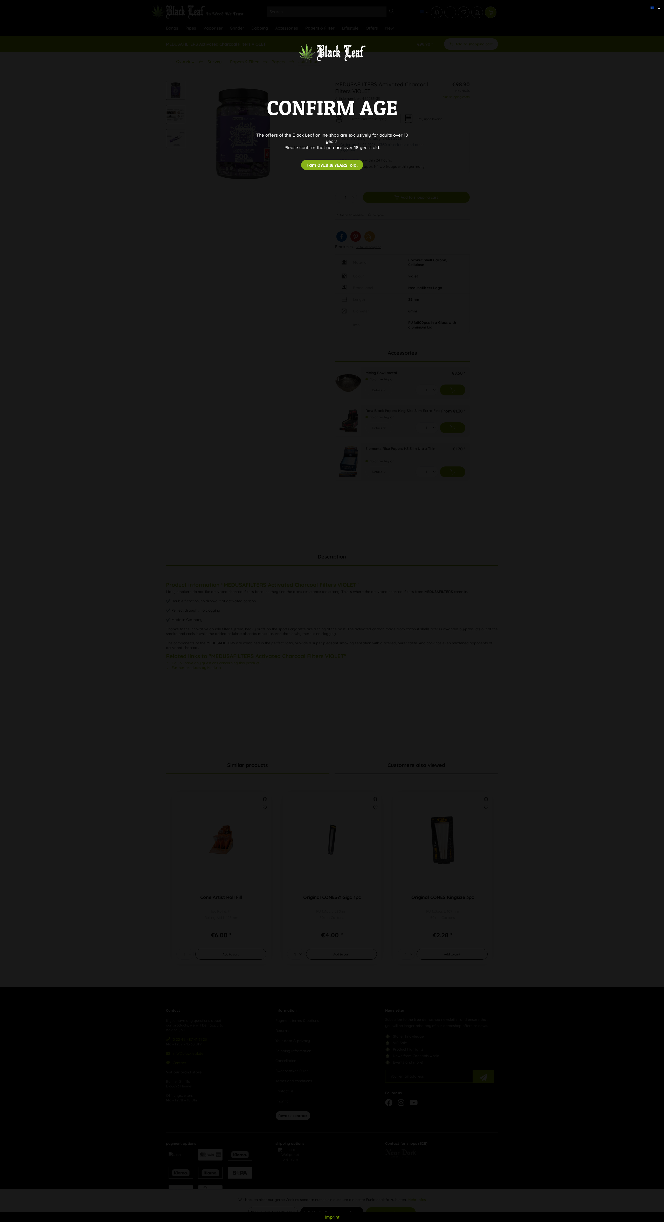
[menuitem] (653, 4)
